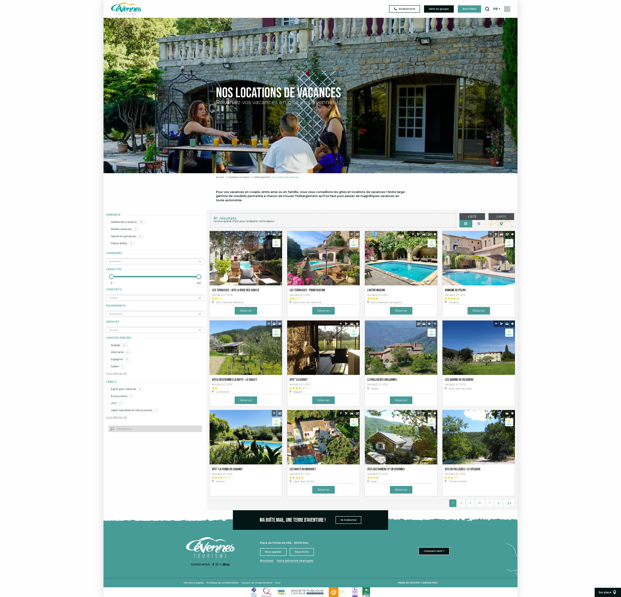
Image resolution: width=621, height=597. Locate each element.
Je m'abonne (348, 519)
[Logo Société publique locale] (307, 592)
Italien (117, 366)
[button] (487, 9)
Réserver (246, 310)
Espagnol (119, 359)
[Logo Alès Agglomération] (281, 592)
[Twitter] (220, 565)
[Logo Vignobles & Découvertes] (366, 592)
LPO (116, 403)
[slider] (111, 276)
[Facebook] (213, 565)
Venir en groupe (409, 583)
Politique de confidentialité (222, 583)
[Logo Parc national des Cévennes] (338, 592)
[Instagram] (216, 565)
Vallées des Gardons (127, 222)
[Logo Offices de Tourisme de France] (254, 592)
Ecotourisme (121, 396)
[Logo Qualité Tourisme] (266, 592)
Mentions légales (194, 583)
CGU (277, 583)
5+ (479, 503)
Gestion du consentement (256, 583)
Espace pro (430, 583)
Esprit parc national (126, 389)
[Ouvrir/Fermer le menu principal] (507, 9)
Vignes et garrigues (126, 236)
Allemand (120, 352)
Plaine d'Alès (121, 243)
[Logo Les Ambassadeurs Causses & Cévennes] (355, 592)
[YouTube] (224, 565)
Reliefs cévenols (124, 229)
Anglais (118, 345)
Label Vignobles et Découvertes (134, 410)
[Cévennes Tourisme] (126, 8)
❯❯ (509, 503)
